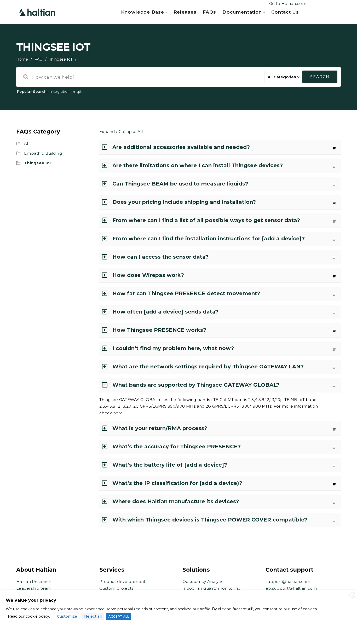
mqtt (77, 91)
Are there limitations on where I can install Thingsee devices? (197, 165)
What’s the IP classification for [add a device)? (177, 483)
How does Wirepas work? (148, 275)
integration (60, 91)
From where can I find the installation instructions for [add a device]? (208, 238)
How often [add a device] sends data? (165, 312)
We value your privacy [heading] (31, 600)
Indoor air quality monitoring (211, 588)
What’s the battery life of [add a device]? (169, 465)
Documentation (242, 12)
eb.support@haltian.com (291, 588)
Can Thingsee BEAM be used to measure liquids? (180, 184)
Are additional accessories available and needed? (181, 147)
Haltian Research (33, 581)
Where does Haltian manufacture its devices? (175, 501)
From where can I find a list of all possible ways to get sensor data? (206, 220)
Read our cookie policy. (29, 616)
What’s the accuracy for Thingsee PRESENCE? (176, 446)
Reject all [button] (93, 616)
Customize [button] (67, 616)
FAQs (209, 12)
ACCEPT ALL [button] (118, 616)
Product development (122, 581)
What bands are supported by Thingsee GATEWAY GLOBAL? (195, 385)
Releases (185, 12)
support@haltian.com (288, 581)
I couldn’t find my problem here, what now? (173, 348)
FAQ (38, 59)
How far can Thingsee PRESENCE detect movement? (186, 293)
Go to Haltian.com (287, 3)
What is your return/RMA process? (159, 428)
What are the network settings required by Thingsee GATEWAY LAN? (208, 366)
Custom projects (116, 588)
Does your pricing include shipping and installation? (184, 202)
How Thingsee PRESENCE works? (159, 330)
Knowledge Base (143, 12)
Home (22, 59)
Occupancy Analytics (204, 581)
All (26, 143)
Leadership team (33, 588)
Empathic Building (43, 153)
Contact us (285, 12)
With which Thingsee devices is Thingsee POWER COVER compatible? (209, 520)
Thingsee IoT (38, 162)
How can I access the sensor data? (160, 257)
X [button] (352, 595)
